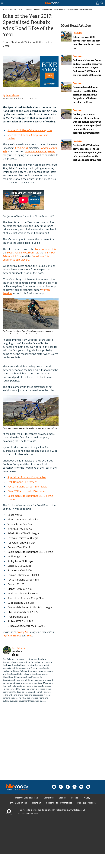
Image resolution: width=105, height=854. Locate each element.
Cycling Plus (21, 148)
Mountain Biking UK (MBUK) (40, 151)
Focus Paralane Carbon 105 (22, 252)
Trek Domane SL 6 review (22, 482)
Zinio (29, 635)
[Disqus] (45, 745)
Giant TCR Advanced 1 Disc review (27, 491)
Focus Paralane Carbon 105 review (27, 486)
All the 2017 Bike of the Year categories (30, 130)
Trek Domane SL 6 (45, 249)
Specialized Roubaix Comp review (27, 477)
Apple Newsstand (12, 635)
